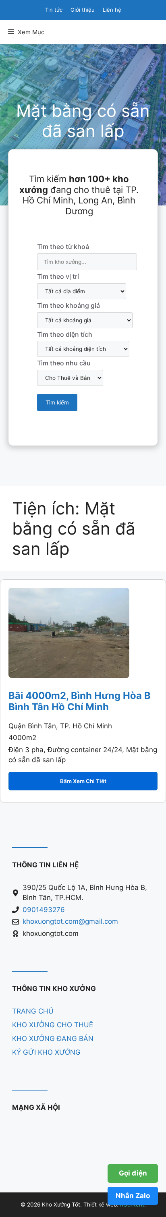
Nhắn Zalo (133, 1196)
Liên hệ (112, 9)
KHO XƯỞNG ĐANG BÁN (52, 1039)
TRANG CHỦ (33, 1011)
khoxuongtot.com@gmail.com (70, 921)
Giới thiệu (83, 9)
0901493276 (44, 910)
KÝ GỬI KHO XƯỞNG (46, 1052)
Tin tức (53, 9)
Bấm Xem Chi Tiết (83, 781)
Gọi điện (133, 1173)
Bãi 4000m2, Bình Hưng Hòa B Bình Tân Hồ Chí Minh (79, 701)
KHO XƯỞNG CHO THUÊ (52, 1025)
